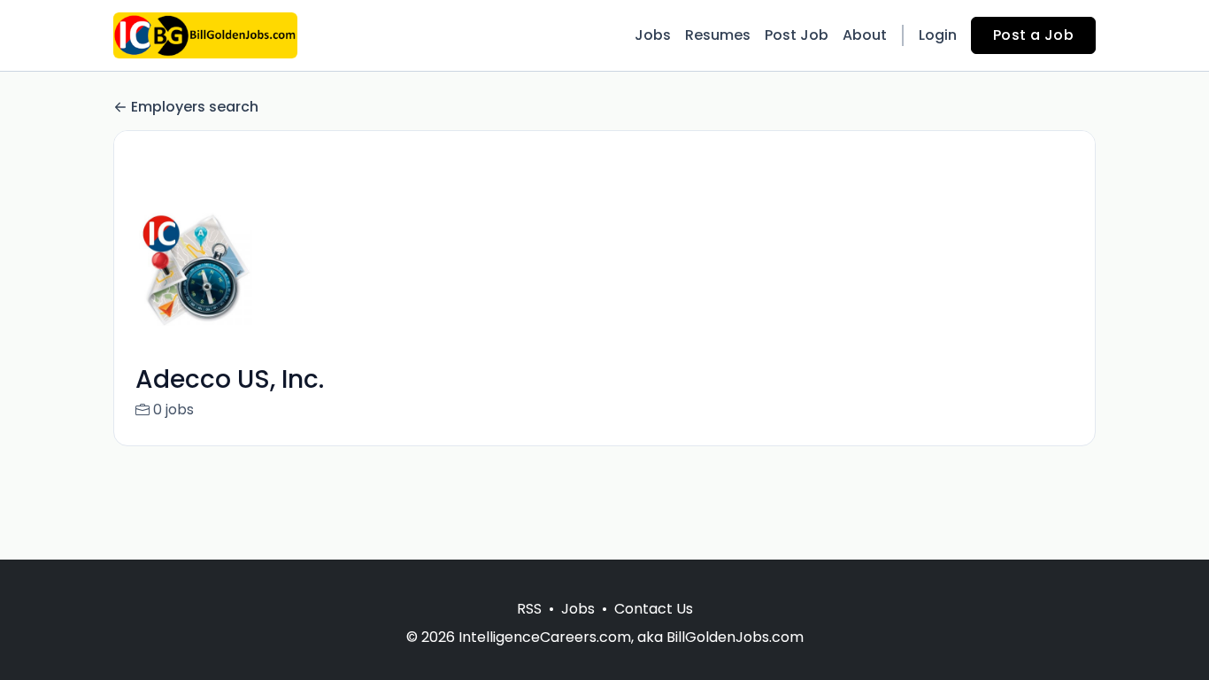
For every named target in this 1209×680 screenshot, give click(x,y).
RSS (529, 609)
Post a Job (1033, 35)
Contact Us (653, 609)
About (865, 35)
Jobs (653, 35)
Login (938, 35)
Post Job (796, 35)
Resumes (718, 35)
